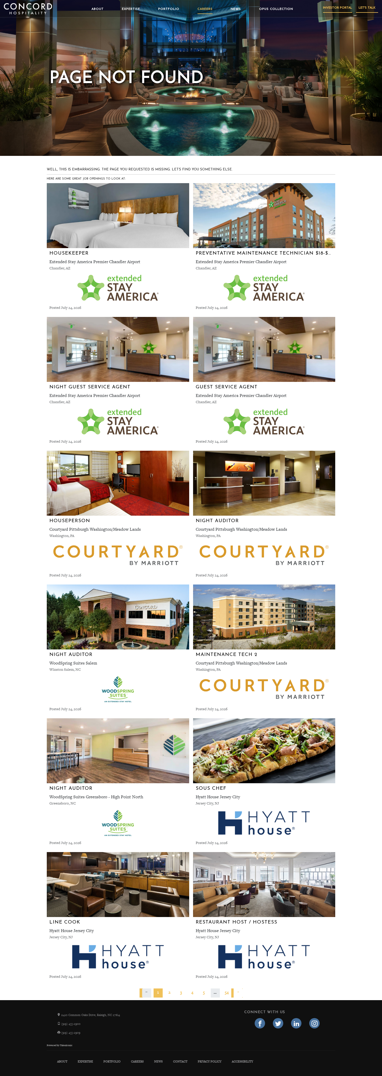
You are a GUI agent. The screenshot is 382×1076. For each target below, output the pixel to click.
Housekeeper (69, 253)
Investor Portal (337, 7)
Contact (180, 1061)
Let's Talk (367, 7)
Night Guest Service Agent (89, 387)
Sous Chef (211, 788)
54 (227, 992)
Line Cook (64, 922)
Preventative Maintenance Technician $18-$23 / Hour (275, 253)
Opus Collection (276, 9)
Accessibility (242, 1061)
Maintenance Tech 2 (226, 654)
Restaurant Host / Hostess (236, 922)
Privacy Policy (209, 1061)
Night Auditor (217, 521)
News (236, 9)
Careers (205, 9)
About (97, 9)
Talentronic (66, 1045)
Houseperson (69, 521)
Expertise (131, 9)
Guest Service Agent (227, 387)
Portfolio (168, 9)
